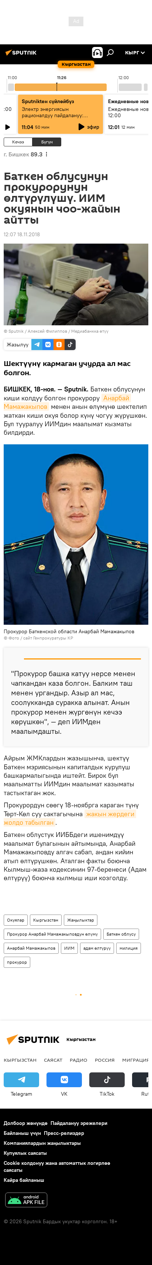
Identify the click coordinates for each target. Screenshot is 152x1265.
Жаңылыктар (80, 920)
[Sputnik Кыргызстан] (22, 55)
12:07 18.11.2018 (22, 234)
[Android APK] (26, 1201)
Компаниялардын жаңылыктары (42, 1143)
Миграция (136, 1060)
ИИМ (69, 948)
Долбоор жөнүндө (26, 1123)
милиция (129, 948)
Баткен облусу (121, 934)
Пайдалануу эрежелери (79, 1123)
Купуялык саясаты (25, 1153)
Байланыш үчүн (22, 1133)
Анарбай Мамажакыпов (31, 948)
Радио (78, 1060)
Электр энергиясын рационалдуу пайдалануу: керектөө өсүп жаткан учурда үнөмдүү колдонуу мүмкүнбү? (58, 118)
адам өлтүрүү (97, 948)
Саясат (53, 1060)
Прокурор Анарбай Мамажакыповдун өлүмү (52, 934)
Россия (105, 1060)
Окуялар (15, 920)
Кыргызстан (45, 920)
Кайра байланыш (24, 1180)
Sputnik (16, 331)
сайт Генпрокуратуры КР (48, 638)
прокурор (17, 962)
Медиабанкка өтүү (89, 331)
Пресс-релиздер (64, 1133)
